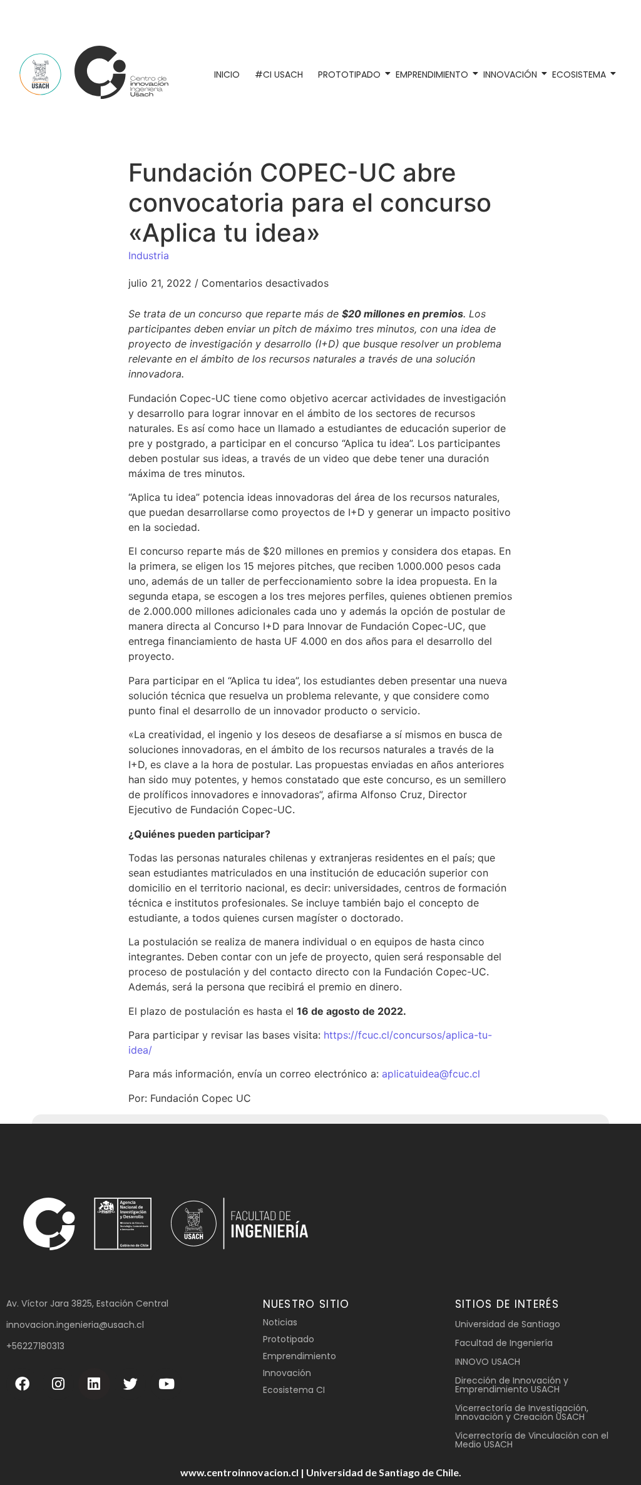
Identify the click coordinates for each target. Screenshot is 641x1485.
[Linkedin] (94, 1384)
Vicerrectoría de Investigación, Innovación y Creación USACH (521, 1412)
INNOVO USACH (487, 1361)
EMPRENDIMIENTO (432, 74)
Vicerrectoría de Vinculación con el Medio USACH (531, 1440)
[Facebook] (22, 1384)
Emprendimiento (299, 1356)
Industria (148, 255)
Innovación (287, 1373)
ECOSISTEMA (579, 74)
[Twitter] (130, 1384)
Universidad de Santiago (507, 1324)
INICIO (227, 74)
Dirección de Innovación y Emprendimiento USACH (511, 1384)
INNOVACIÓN (510, 74)
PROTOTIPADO (349, 74)
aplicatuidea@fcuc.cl (431, 1073)
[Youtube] (166, 1384)
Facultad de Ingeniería (504, 1343)
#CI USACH (279, 74)
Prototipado (288, 1339)
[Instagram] (58, 1384)
